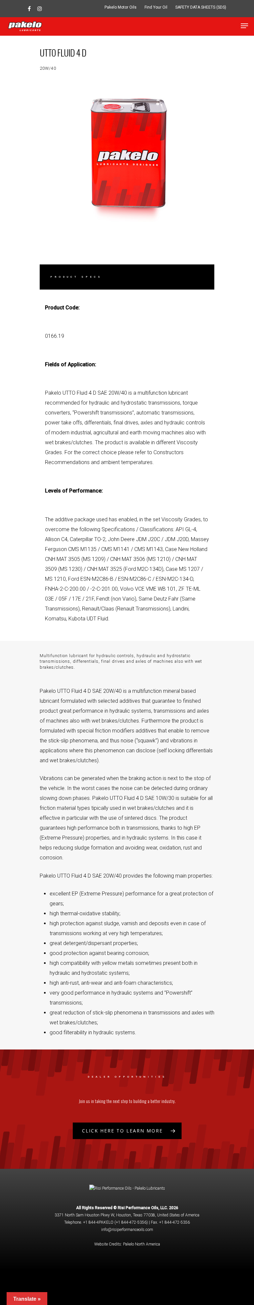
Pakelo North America (141, 1244)
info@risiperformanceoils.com (127, 1229)
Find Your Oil (156, 7)
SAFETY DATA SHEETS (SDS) (200, 7)
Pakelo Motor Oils (121, 7)
